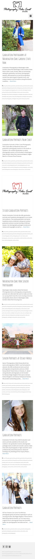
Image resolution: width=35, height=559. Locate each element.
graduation (13, 85)
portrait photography (23, 167)
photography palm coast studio (16, 90)
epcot (21, 383)
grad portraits (8, 85)
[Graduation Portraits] (17, 415)
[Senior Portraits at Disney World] (17, 338)
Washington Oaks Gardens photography (10, 94)
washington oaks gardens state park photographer (12, 96)
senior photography (14, 169)
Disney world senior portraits (14, 383)
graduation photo (19, 85)
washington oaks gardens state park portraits (20, 98)
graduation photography (17, 88)
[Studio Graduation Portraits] (17, 191)
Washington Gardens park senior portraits (20, 92)
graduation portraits (26, 88)
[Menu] (30, 16)
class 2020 (5, 458)
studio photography (8, 240)
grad (4, 85)
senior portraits (27, 169)
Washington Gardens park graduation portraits (15, 310)
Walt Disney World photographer (19, 392)
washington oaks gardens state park (25, 94)
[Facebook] (3, 546)
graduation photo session (28, 85)
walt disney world (9, 392)
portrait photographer (14, 167)
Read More (13, 81)
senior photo (30, 167)
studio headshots (23, 238)
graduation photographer (7, 88)
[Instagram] (6, 546)
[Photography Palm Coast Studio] (17, 6)
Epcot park (25, 383)
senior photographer (6, 169)
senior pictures (21, 169)
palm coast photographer (10, 165)
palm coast (8, 462)
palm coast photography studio (17, 462)
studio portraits (16, 240)
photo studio (25, 462)
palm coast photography (20, 165)
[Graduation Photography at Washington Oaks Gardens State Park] (17, 35)
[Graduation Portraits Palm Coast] (17, 120)
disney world (5, 383)
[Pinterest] (9, 546)
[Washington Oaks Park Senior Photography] (17, 261)
